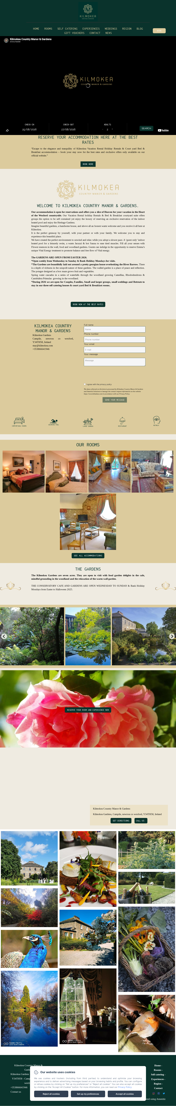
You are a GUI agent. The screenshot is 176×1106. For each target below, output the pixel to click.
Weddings (111, 28)
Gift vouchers (74, 32)
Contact (95, 32)
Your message (91, 354)
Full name (88, 325)
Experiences (157, 1079)
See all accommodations (88, 555)
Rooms (48, 28)
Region (127, 28)
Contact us (16, 1091)
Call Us (140, 821)
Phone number (91, 334)
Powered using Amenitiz (153, 1099)
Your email (89, 344)
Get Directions (121, 821)
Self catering (67, 28)
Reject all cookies (51, 1094)
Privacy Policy (125, 1087)
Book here (88, 164)
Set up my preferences (88, 1094)
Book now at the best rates (88, 304)
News (109, 32)
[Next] (172, 636)
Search (146, 128)
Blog (140, 28)
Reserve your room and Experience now (88, 710)
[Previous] (4, 636)
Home (36, 28)
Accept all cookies (125, 1094)
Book (159, 30)
